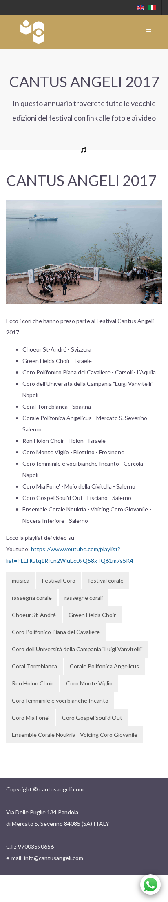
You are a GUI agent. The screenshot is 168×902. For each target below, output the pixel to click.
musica (20, 580)
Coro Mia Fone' (30, 717)
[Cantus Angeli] (32, 32)
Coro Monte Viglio (89, 683)
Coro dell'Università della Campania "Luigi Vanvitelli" (77, 649)
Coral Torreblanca (34, 666)
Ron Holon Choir (32, 683)
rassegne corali (83, 597)
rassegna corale (32, 597)
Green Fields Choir (92, 614)
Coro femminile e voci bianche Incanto (60, 700)
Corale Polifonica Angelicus (104, 666)
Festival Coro (58, 580)
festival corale (106, 580)
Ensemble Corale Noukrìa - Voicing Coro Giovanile (74, 734)
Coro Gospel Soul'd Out (92, 717)
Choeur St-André (34, 614)
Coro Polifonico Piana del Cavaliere (56, 631)
